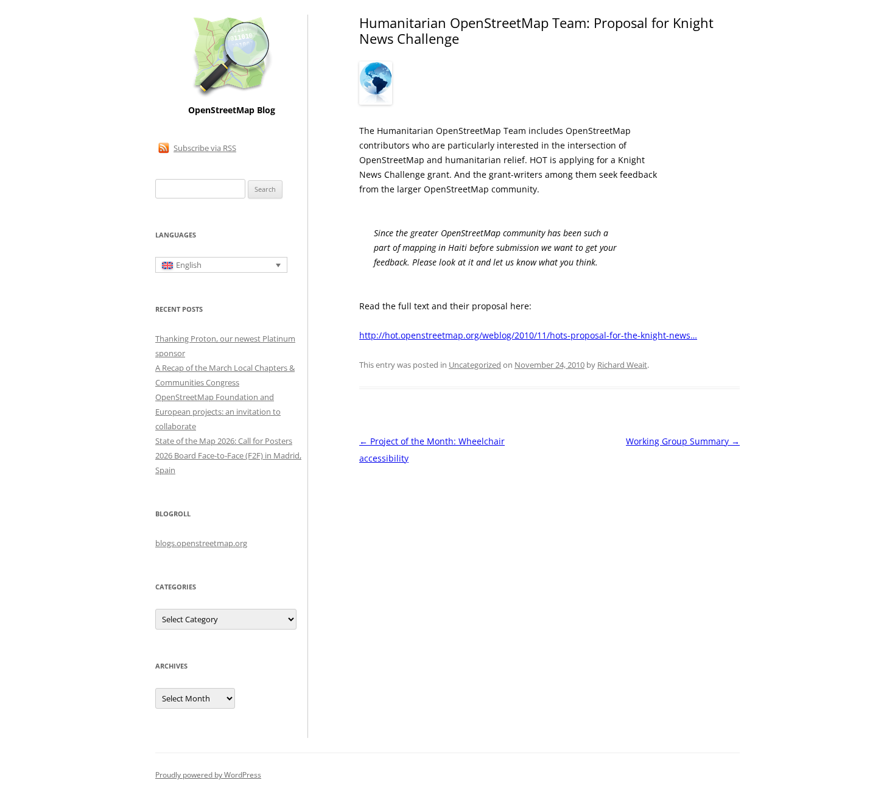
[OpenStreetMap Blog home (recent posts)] (232, 96)
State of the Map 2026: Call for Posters (223, 440)
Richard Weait (622, 364)
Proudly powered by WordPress (208, 775)
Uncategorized (475, 364)
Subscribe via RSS (205, 147)
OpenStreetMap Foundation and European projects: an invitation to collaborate (218, 411)
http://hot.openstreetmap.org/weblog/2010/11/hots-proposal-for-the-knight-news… (528, 335)
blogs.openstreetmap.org (201, 543)
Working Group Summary (683, 441)
